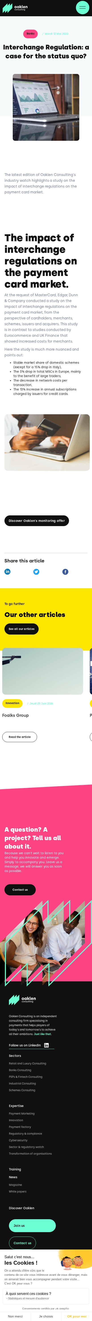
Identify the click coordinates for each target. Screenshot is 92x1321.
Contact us (20, 889)
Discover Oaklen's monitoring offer (37, 521)
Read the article (20, 737)
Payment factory (20, 1127)
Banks (30, 33)
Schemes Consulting (22, 1090)
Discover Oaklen (21, 1208)
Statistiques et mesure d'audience (28, 1298)
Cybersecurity (18, 1140)
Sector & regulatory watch (26, 1147)
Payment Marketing (22, 1113)
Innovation (12, 703)
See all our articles (21, 629)
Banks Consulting (20, 1070)
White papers (17, 1191)
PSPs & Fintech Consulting (25, 1076)
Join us (19, 1225)
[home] (15, 8)
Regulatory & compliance (25, 1133)
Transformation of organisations (30, 1153)
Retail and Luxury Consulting (27, 1063)
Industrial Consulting (22, 1083)
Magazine (15, 1184)
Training (15, 1169)
